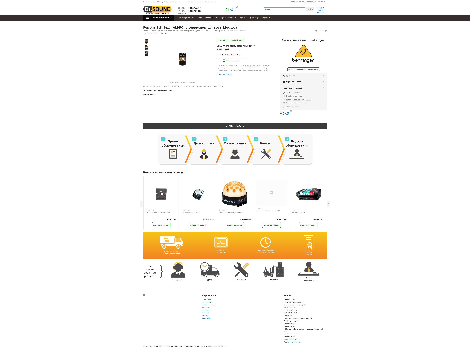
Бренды (243, 18)
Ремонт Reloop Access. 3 (191, 213)
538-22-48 (189, 11)
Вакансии (205, 315)
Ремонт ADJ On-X (298, 213)
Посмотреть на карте (292, 342)
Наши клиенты (207, 302)
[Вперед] (326, 30)
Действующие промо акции (262, 18)
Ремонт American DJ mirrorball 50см (269, 211)
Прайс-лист (206, 310)
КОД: (161, 34)
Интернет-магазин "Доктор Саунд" (303, 2)
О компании (206, 299)
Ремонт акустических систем (225, 18)
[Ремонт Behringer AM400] (182, 59)
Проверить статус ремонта (320, 10)
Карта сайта (206, 318)
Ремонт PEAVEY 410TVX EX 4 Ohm (157, 213)
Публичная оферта (209, 305)
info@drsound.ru (290, 339)
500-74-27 (189, 8)
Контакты (322, 2)
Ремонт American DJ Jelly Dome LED (232, 213)
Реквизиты (206, 307)
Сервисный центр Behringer (303, 40)
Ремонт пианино (204, 18)
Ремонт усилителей (186, 18)
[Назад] (316, 30)
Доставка (205, 313)
